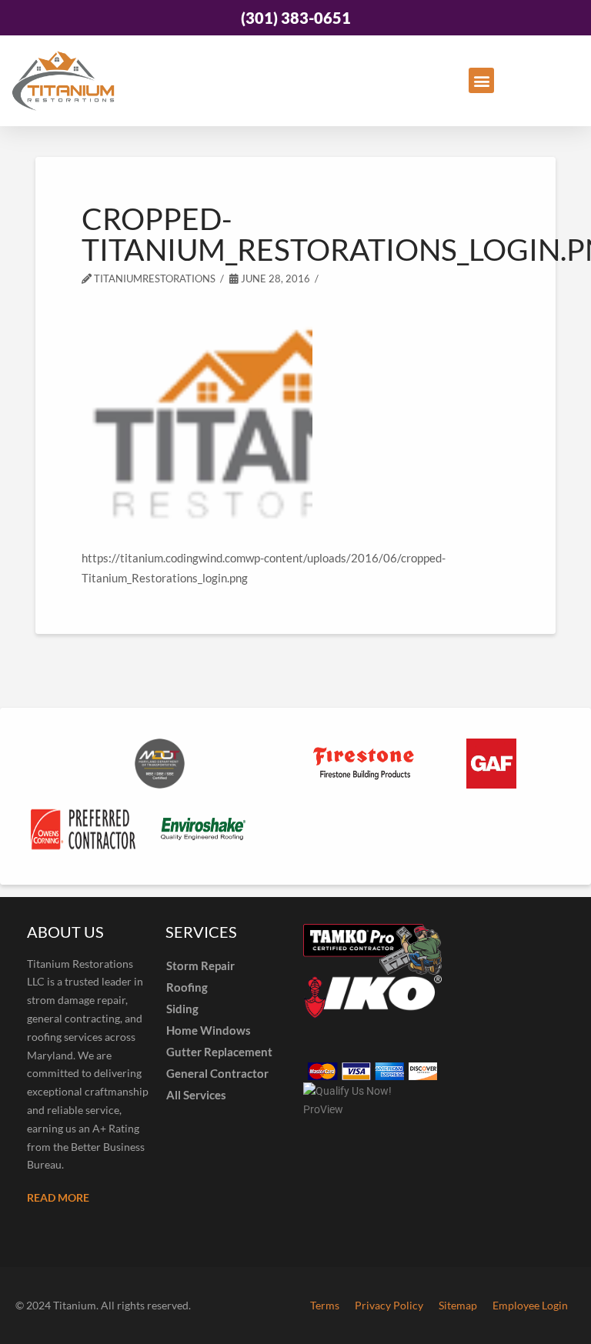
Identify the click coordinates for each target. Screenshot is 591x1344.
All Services (196, 1095)
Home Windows (208, 1030)
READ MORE (58, 1197)
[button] (481, 80)
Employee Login (530, 1305)
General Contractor (217, 1073)
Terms (324, 1305)
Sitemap (458, 1305)
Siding (182, 1009)
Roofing (187, 987)
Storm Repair (200, 965)
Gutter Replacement (219, 1052)
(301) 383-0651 (296, 17)
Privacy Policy (389, 1305)
